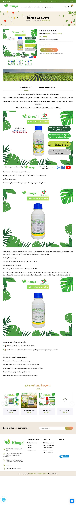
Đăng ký (69, 428)
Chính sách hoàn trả (47, 447)
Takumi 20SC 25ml (11, 410)
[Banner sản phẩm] (38, 75)
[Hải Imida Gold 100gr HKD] (65, 400)
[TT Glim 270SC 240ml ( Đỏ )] (47, 400)
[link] (20, 361)
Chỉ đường (71, 1)
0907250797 (48, 53)
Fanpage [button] (61, 439)
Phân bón (29, 445)
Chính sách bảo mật (47, 450)
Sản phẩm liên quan (38, 385)
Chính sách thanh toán (48, 445)
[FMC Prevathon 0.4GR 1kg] (29, 400)
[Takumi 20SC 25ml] (11, 400)
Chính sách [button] (46, 439)
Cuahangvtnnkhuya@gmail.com (13, 468)
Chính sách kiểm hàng (48, 452)
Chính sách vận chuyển (48, 442)
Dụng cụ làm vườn (31, 450)
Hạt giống (29, 447)
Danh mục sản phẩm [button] (33, 439)
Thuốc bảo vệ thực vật (32, 442)
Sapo (56, 473)
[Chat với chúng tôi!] (72, 501)
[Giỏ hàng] (72, 7)
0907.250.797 (7, 1)
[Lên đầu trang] (72, 495)
